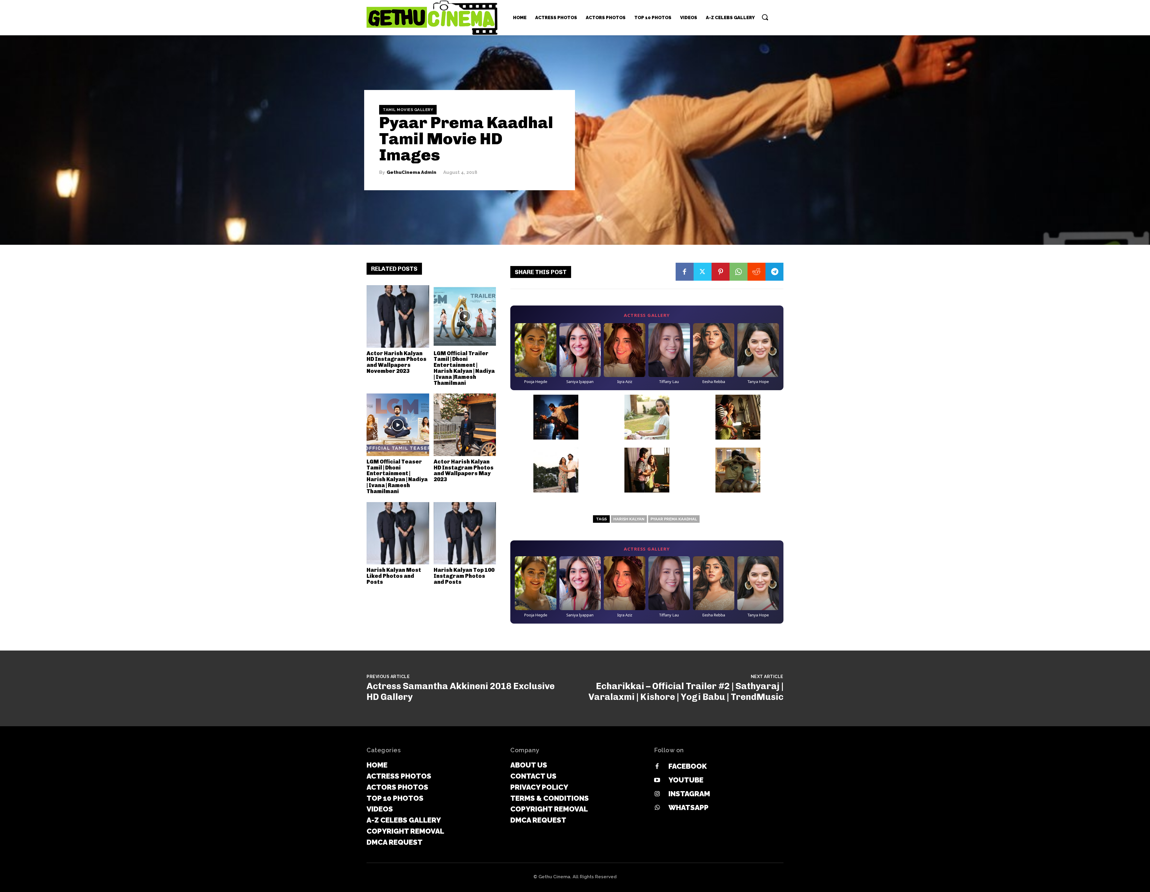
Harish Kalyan (628, 519)
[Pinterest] (721, 272)
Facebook (687, 766)
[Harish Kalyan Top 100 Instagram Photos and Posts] (465, 533)
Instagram (689, 793)
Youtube (685, 780)
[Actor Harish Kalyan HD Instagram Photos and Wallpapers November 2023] (398, 316)
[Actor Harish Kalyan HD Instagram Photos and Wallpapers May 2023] (465, 424)
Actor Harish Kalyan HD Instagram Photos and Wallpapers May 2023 (464, 470)
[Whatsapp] (657, 808)
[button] (764, 17)
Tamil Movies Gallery (408, 109)
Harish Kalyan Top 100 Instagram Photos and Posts (464, 576)
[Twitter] (703, 272)
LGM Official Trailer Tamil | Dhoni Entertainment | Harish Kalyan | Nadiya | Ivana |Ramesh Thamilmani (464, 368)
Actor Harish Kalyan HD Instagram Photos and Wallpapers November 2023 (396, 362)
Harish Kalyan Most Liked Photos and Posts (394, 576)
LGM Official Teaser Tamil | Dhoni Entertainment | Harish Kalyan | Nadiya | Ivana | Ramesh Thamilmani (397, 476)
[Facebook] (685, 272)
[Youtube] (657, 780)
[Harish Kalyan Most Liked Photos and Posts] (398, 533)
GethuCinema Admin (411, 172)
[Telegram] (774, 272)
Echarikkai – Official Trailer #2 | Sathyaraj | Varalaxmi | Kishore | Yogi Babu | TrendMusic (685, 691)
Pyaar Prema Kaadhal (673, 519)
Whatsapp (688, 807)
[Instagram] (657, 794)
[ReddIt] (756, 272)
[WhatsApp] (739, 272)
